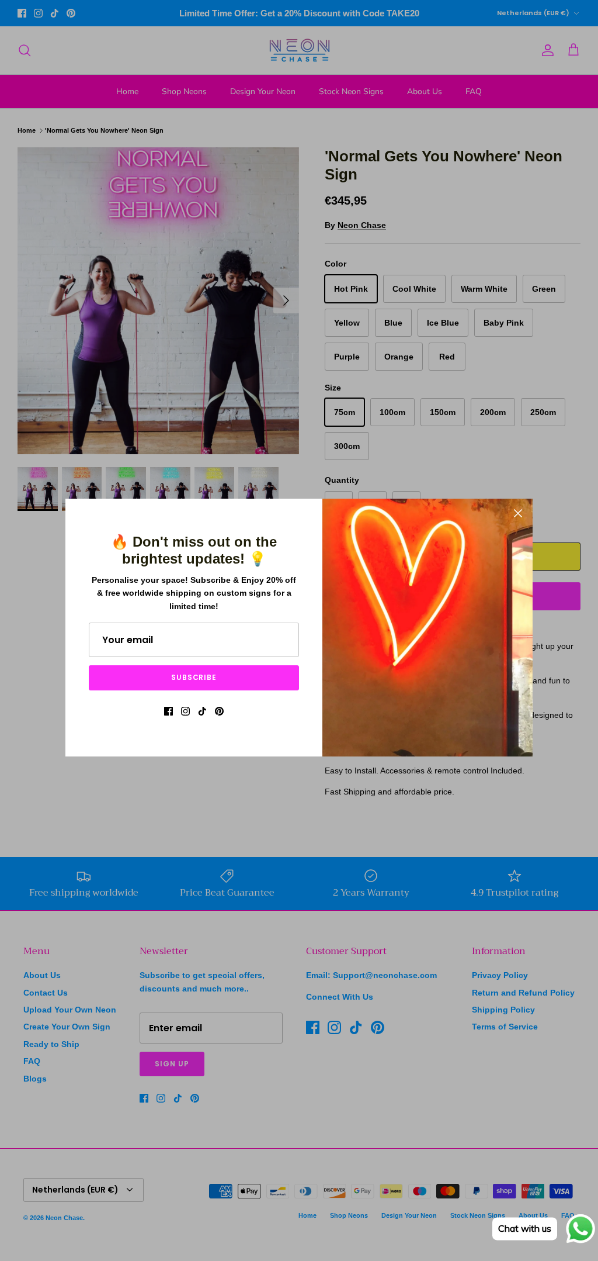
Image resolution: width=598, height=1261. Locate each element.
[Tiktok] (202, 711)
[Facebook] (168, 711)
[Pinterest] (219, 711)
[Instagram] (185, 711)
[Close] (518, 513)
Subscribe (194, 677)
